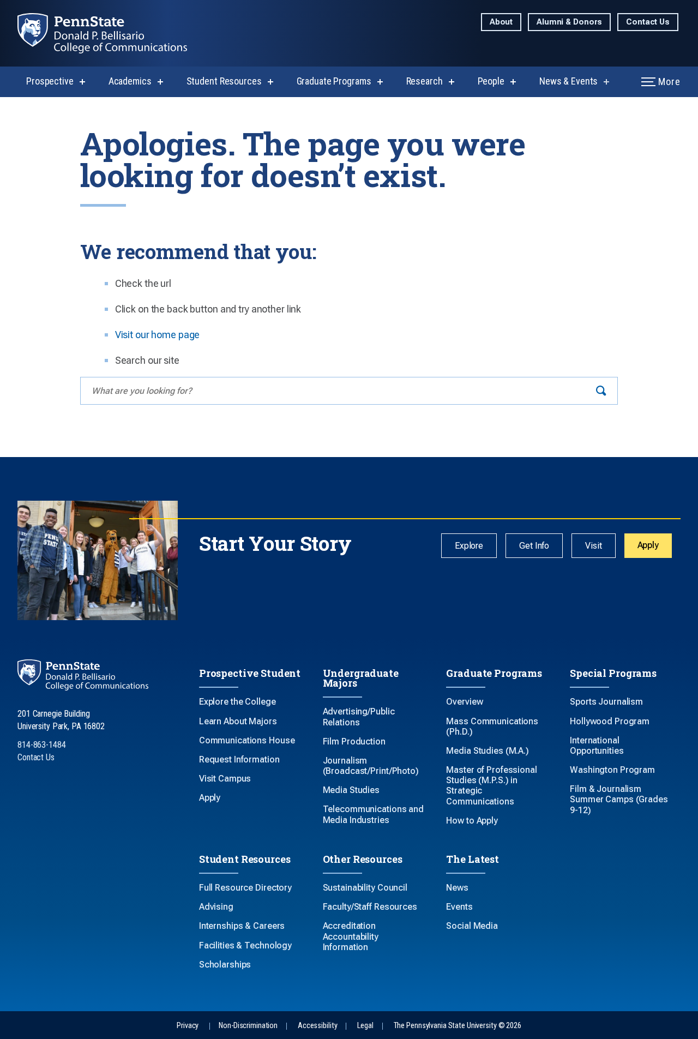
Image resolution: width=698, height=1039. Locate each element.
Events (459, 907)
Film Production (354, 741)
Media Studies (351, 790)
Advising (216, 907)
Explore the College (237, 701)
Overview (464, 701)
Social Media (472, 926)
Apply (648, 545)
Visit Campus (225, 778)
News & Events (568, 81)
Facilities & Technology (245, 945)
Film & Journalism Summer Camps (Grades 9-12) (619, 799)
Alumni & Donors (569, 22)
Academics (130, 81)
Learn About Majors (238, 721)
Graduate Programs (334, 81)
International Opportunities (596, 745)
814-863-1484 (41, 745)
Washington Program (612, 770)
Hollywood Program (609, 721)
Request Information (239, 759)
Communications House (247, 740)
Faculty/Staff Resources (370, 907)
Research (424, 81)
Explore (469, 545)
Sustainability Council (365, 887)
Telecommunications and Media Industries (373, 814)
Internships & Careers (242, 926)
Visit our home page (157, 334)
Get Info (534, 545)
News (457, 887)
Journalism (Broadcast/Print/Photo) (371, 765)
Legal (365, 1025)
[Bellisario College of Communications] (110, 33)
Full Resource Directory (245, 887)
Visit (593, 545)
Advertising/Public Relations (359, 716)
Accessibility (317, 1025)
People (491, 81)
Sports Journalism (606, 701)
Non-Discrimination (248, 1025)
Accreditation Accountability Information (350, 936)
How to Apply (472, 820)
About (501, 22)
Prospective (50, 81)
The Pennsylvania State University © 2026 (457, 1025)
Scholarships (225, 964)
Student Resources (224, 81)
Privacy (187, 1025)
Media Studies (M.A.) (487, 751)
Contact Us (648, 22)
